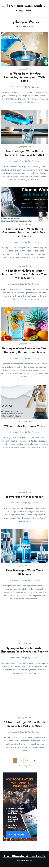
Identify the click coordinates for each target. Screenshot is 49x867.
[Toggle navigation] (3, 6)
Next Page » (24, 765)
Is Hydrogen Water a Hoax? (24, 497)
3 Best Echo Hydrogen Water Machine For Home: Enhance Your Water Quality (24, 274)
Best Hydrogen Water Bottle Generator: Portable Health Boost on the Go (24, 233)
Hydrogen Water (24, 69)
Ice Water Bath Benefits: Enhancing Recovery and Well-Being (24, 77)
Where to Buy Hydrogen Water (24, 426)
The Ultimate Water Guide (24, 6)
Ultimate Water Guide (16, 87)
